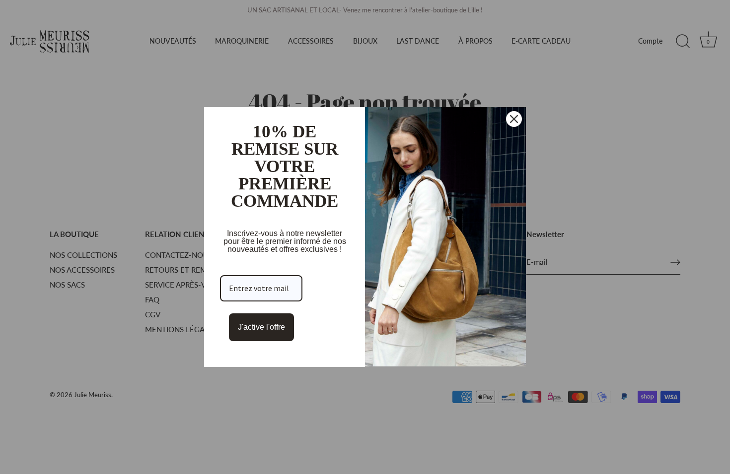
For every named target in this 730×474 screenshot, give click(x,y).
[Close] (514, 119)
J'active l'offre (261, 327)
